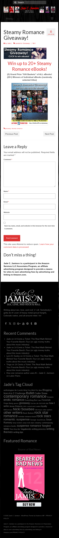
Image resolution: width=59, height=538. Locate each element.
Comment (8, 159)
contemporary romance (25, 396)
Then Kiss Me (14, 429)
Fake (39, 400)
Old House (38, 410)
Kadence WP (40, 515)
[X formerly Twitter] (10, 323)
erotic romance (14, 400)
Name (6, 191)
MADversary (8, 410)
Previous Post (11, 134)
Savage (33, 420)
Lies (24, 406)
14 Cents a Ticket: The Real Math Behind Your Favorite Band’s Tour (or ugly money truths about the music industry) (29, 342)
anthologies (9, 390)
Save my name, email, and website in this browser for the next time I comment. (29, 227)
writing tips (18, 432)
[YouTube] (23, 323)
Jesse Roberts (15, 406)
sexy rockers (17, 423)
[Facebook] (6, 323)
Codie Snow (41, 393)
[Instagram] (14, 323)
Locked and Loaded (34, 406)
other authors (47, 410)
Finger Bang (8, 403)
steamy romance (17, 128)
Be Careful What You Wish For (26, 390)
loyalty (44, 406)
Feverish (46, 400)
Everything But (31, 400)
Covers (50, 397)
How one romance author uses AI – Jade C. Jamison (30, 373)
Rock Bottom (28, 413)
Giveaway (26, 43)
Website (7, 212)
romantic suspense (17, 419)
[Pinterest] (27, 323)
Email (6, 202)
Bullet (30, 393)
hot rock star (44, 403)
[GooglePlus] (18, 323)
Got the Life (35, 403)
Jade (9, 43)
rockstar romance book (27, 417)
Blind (40, 390)
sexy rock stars (28, 423)
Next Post (49, 134)
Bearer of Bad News (29, 449)
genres (16, 403)
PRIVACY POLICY (19, 532)
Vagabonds (26, 429)
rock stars (44, 416)
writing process (39, 429)
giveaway (8, 128)
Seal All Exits (41, 420)
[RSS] (35, 323)
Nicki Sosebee (23, 409)
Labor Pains (14, 376)
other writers (13, 412)
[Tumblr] (31, 323)
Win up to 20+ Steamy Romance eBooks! (29, 66)
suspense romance (29, 425)
